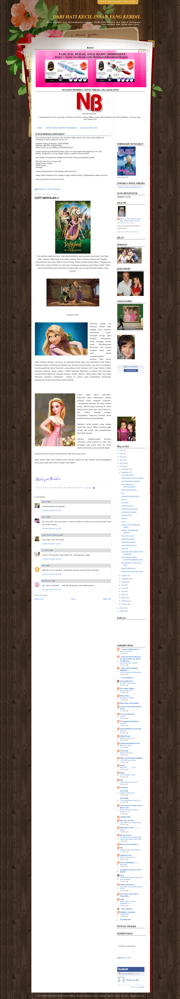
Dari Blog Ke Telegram (127, 698)
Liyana (44, 502)
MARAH (124, 519)
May (123, 591)
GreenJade (124, 751)
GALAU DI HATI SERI (88, 128)
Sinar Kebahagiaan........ (128, 863)
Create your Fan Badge (137, 987)
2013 (121, 457)
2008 (121, 611)
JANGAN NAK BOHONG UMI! (131, 572)
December (125, 469)
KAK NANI (124, 791)
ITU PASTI (124, 503)
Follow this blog (131, 370)
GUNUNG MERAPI (128, 539)
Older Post (107, 599)
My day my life (125, 835)
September (125, 579)
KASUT (124, 500)
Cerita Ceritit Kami (127, 714)
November (125, 472)
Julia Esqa (124, 787)
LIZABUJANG (125, 817)
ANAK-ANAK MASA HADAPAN (132, 478)
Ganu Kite (123, 723)
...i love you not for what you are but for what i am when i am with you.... (130, 659)
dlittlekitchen (46, 581)
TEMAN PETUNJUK (127, 885)
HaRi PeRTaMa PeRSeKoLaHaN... (131, 672)
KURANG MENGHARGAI (130, 496)
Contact (125, 2)
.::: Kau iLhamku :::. (127, 678)
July (122, 585)
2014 (121, 454)
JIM (121, 780)
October (124, 576)
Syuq (122, 875)
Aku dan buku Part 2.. (127, 690)
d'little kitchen (125, 736)
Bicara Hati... (125, 696)
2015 (121, 450)
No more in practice (126, 651)
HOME (39, 128)
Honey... (123, 765)
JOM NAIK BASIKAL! (128, 542)
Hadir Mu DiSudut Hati (127, 793)
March (123, 598)
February (124, 601)
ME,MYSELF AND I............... (130, 828)
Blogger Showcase (137, 996)
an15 (43, 566)
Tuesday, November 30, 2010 (51, 510)
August (124, 582)
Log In (133, 2)
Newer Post (39, 599)
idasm (44, 517)
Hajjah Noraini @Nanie (50, 535)
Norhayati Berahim (127, 973)
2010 (121, 466)
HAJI (123, 493)
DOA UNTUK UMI (127, 536)
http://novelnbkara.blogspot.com (130, 187)
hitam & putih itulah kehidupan (131, 758)
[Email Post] (93, 487)
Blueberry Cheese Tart (127, 738)
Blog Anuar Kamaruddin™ (130, 703)
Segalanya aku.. (126, 855)
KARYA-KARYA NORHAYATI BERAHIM (61, 128)
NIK (121, 848)
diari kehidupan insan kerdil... (131, 729)
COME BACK (124, 914)
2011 (121, 463)
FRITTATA (124, 549)
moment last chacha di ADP (129, 663)
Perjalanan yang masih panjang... (130, 850)
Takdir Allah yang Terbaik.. (128, 760)
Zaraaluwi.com (125, 919)
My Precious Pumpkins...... (130, 844)
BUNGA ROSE (126, 515)
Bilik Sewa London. (126, 745)
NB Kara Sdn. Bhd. (132, 980)
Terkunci (123, 716)
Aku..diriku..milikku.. (127, 688)
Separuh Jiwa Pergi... (127, 753)
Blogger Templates (84, 996)
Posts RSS (117, 2)
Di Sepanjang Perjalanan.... (130, 721)
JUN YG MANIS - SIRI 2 (128, 775)
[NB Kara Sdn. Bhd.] (121, 983)
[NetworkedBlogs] (131, 367)
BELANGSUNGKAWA (129, 490)
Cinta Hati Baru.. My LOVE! (128, 782)
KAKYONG (124, 798)
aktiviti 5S (123, 731)
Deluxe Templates (107, 996)
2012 (121, 460)
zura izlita (45, 550)
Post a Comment (41, 595)
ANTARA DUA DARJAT (129, 509)
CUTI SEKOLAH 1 (47, 197)
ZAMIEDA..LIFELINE (127, 912)
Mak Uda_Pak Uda (127, 820)
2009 (121, 608)
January (124, 604)
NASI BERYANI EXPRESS (130, 481)
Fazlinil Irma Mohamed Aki (130, 743)
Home (102, 2)
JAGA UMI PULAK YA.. (129, 545)
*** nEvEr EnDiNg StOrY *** (130, 649)
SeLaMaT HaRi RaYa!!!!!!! (128, 683)
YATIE (122, 899)
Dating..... (123, 830)
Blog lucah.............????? (128, 767)
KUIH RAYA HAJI (127, 506)
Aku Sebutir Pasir (126, 681)
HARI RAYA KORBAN (129, 512)
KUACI (123, 522)
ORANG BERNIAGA (128, 568)
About (109, 2)
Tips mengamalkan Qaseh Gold (130, 800)
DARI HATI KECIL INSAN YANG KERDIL (97, 16)
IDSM (122, 773)
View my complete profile (127, 232)
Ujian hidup (123, 864)
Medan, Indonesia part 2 (127, 857)
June (123, 588)
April (123, 595)
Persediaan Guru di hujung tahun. (130, 822)
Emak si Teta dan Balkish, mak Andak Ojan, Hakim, (130, 220)
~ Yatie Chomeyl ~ (126, 909)
